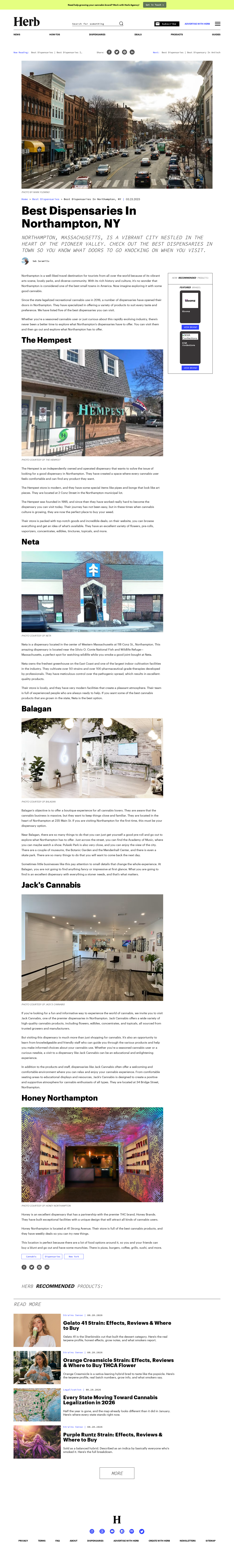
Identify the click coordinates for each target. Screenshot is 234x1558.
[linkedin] (132, 52)
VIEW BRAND (190, 327)
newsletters (188, 1540)
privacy (23, 1540)
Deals (138, 34)
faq (57, 1540)
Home (24, 199)
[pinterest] (124, 52)
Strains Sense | (74, 1315)
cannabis (31, 1256)
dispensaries (52, 1256)
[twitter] (116, 52)
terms (42, 1540)
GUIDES (216, 34)
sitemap (211, 1540)
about (73, 1540)
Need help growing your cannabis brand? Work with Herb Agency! (103, 5)
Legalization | (73, 1389)
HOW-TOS (54, 34)
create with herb (159, 1540)
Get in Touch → (155, 4)
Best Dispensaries (45, 199)
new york (74, 1256)
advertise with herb (197, 24)
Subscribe (169, 23)
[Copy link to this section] (159, 338)
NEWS (17, 34)
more (117, 1473)
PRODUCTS (177, 34)
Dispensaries (97, 34)
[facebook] (109, 52)
